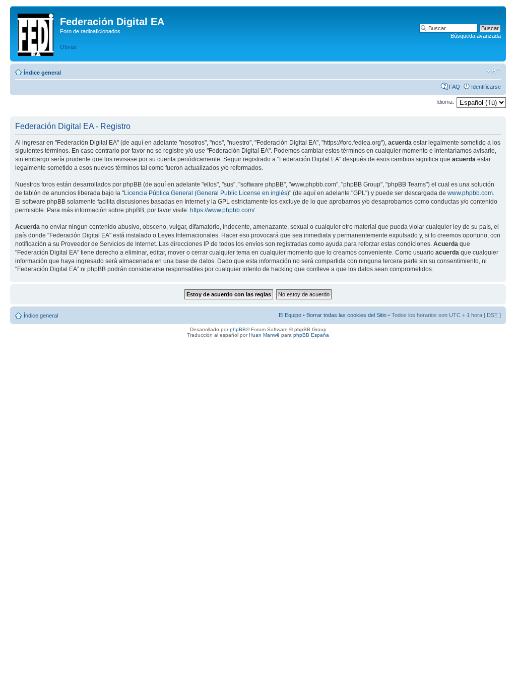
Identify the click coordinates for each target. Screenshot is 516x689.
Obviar (68, 47)
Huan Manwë (264, 335)
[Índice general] (36, 33)
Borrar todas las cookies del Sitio (346, 315)
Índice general (42, 73)
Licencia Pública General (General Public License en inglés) (206, 193)
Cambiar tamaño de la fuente (493, 70)
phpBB (238, 329)
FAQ (454, 87)
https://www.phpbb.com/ (222, 210)
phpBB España (311, 335)
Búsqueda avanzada (475, 36)
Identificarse (486, 87)
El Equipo (290, 315)
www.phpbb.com (470, 193)
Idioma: (445, 102)
